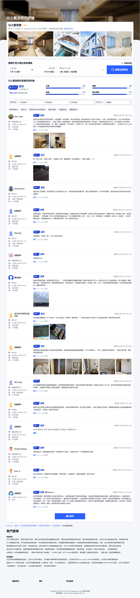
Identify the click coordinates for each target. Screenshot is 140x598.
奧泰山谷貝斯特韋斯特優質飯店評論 (47, 539)
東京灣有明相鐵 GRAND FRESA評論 (104, 563)
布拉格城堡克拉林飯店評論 (47, 543)
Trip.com (10, 526)
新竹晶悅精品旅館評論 (29, 543)
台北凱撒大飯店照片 (35, 566)
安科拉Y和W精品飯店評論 (108, 539)
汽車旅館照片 (11, 566)
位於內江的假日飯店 (35, 559)
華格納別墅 (80, 549)
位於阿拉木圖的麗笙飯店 (109, 559)
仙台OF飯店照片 (124, 563)
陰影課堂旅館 (112, 549)
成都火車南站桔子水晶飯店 (40, 552)
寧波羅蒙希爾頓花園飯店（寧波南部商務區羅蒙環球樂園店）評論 (80, 543)
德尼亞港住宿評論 (115, 546)
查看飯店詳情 (68, 29)
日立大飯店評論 (59, 563)
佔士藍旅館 (56, 526)
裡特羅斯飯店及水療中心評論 (16, 546)
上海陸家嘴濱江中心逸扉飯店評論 (78, 563)
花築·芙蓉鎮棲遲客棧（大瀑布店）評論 (39, 563)
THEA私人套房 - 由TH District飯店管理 (64, 552)
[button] (125, 3)
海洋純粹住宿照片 (50, 566)
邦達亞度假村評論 (27, 539)
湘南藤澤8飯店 (50, 549)
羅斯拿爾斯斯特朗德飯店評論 (33, 549)
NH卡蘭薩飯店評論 (13, 543)
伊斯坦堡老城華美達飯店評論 (71, 539)
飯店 (16, 526)
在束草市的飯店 (44, 526)
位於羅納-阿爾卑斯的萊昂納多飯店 (55, 559)
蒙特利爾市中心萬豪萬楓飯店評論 (50, 546)
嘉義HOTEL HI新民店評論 (15, 563)
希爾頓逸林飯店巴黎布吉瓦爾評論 (95, 546)
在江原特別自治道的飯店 (28, 526)
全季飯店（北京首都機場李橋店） (18, 552)
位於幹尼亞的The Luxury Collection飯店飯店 (84, 559)
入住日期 (13, 68)
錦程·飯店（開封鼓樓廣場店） (111, 552)
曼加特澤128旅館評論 (14, 549)
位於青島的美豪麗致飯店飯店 (16, 559)
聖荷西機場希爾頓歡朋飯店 (66, 549)
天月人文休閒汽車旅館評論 (73, 546)
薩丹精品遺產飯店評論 (90, 539)
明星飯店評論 (123, 539)
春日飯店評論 (32, 546)
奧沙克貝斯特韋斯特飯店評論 (114, 543)
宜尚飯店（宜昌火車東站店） (96, 549)
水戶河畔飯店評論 (13, 539)
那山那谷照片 (22, 566)
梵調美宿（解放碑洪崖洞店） (90, 552)
